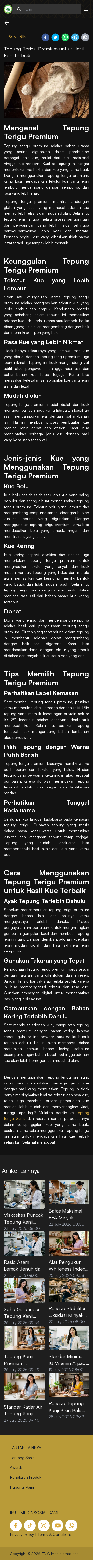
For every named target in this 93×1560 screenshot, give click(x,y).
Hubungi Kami (22, 1487)
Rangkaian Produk (25, 1477)
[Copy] (85, 37)
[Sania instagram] (44, 1525)
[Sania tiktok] (30, 1525)
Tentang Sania (22, 1457)
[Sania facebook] (16, 1525)
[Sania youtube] (57, 1525)
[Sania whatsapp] (71, 1525)
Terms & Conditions (54, 1534)
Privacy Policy (22, 1534)
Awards (16, 1467)
